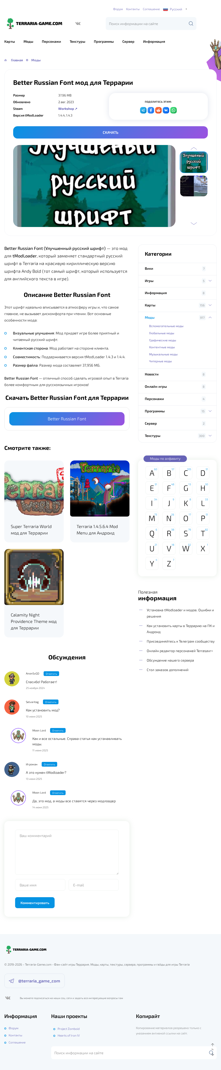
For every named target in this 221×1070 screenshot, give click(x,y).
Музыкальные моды (163, 354)
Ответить (51, 673)
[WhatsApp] (173, 110)
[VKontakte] (166, 110)
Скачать (110, 132)
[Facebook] (151, 110)
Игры (149, 281)
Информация (154, 41)
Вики (149, 268)
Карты (9, 41)
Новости (152, 374)
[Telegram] (143, 110)
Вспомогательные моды (166, 326)
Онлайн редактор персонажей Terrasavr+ (180, 651)
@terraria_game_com (39, 980)
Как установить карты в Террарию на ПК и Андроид (181, 629)
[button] (194, 148)
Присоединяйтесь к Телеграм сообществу (181, 641)
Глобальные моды (161, 333)
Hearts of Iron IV (69, 1035)
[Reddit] (158, 110)
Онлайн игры (156, 386)
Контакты (133, 9)
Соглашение (151, 9)
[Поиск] (191, 23)
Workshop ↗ (67, 108)
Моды (28, 41)
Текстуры (77, 41)
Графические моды (162, 340)
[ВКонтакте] (77, 23)
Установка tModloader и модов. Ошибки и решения (180, 613)
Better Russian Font (67, 418)
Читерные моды (160, 361)
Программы (104, 41)
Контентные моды (162, 347)
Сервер (128, 41)
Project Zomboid (69, 1029)
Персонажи (51, 41)
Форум (118, 9)
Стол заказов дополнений (167, 670)
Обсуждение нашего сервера (170, 660)
